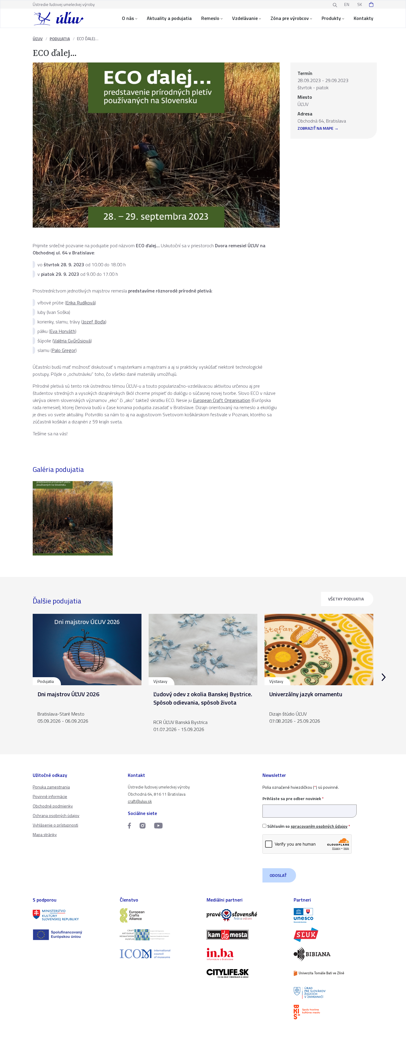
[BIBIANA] (334, 954)
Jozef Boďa (93, 321)
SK (359, 4)
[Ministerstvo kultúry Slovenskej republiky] (73, 915)
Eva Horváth (62, 331)
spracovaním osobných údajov (319, 826)
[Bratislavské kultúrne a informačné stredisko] (334, 1012)
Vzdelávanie (245, 18)
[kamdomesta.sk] (247, 934)
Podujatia (60, 38)
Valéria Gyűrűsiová (72, 340)
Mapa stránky (45, 834)
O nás (128, 18)
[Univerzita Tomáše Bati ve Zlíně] (334, 973)
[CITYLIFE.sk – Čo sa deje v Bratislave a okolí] (247, 973)
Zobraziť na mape (315, 128)
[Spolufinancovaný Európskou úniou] (73, 934)
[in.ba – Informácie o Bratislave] (247, 954)
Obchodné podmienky (53, 806)
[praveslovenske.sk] (247, 915)
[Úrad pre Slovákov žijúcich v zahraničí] (334, 992)
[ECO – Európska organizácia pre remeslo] (160, 934)
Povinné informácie (50, 796)
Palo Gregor (63, 350)
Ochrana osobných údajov (56, 815)
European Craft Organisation (221, 400)
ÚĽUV (38, 38)
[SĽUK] (334, 934)
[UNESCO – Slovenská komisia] (334, 915)
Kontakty (363, 18)
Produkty (331, 18)
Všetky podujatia (346, 599)
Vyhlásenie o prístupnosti (55, 825)
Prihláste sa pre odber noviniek (293, 798)
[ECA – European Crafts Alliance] (160, 915)
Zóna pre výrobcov (289, 18)
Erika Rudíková (80, 302)
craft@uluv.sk (140, 801)
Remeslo (210, 18)
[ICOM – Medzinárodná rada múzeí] (160, 954)
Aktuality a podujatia (169, 18)
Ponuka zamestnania (51, 787)
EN (346, 4)
